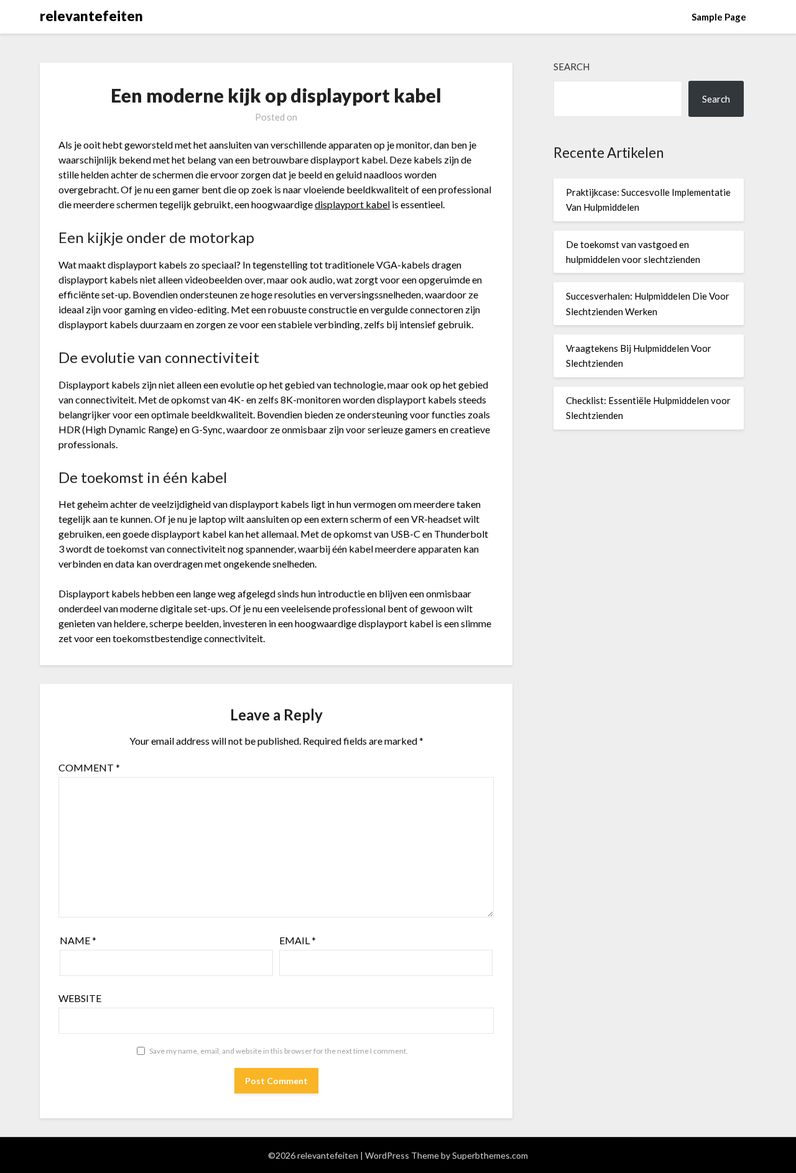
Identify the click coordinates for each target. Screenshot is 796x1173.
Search (571, 66)
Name (78, 940)
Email (297, 940)
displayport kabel (352, 204)
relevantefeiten (91, 15)
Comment (89, 767)
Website (79, 998)
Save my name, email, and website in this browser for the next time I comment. (278, 1051)
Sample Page (719, 16)
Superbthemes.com (490, 1155)
